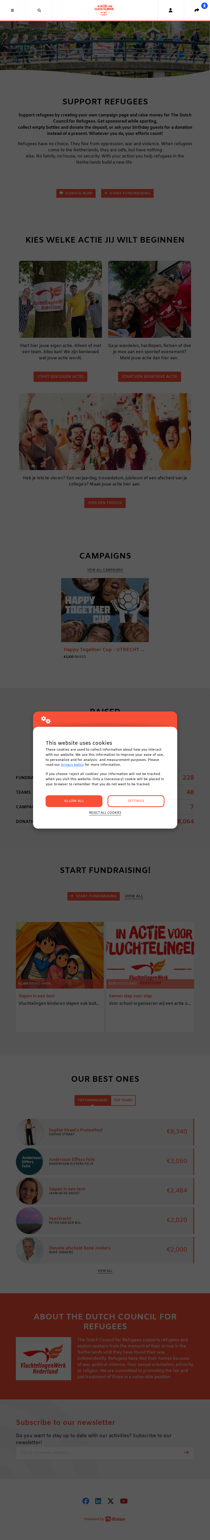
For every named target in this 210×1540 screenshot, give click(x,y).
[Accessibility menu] (204, 6)
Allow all (74, 801)
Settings (136, 801)
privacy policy (72, 765)
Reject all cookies (105, 813)
